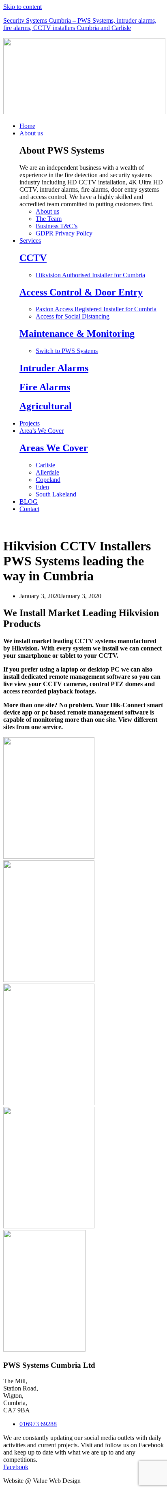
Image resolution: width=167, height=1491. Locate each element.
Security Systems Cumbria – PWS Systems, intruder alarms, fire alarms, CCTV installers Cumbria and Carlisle (79, 24)
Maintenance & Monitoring (77, 333)
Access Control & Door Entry (81, 292)
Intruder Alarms (53, 368)
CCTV (33, 257)
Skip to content (22, 6)
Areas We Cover (53, 448)
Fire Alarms (44, 387)
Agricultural (45, 406)
